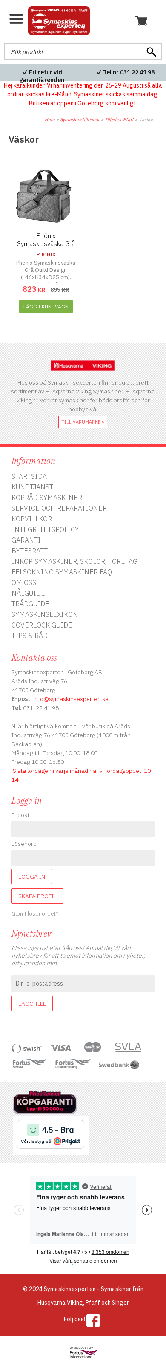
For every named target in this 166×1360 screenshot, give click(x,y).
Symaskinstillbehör (80, 119)
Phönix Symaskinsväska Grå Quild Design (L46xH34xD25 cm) (46, 248)
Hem (50, 119)
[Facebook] (93, 1320)
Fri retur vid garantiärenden (41, 76)
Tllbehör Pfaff (119, 119)
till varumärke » (82, 422)
